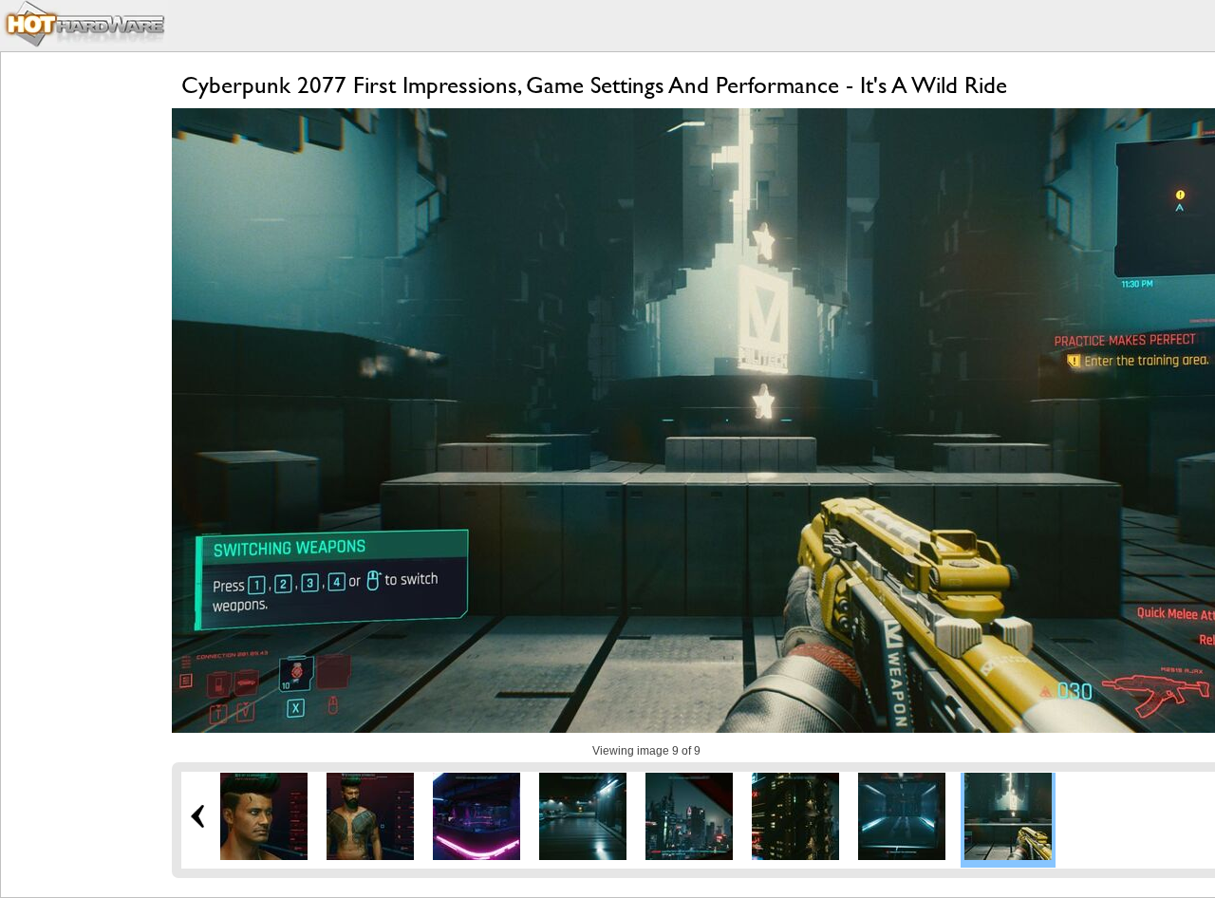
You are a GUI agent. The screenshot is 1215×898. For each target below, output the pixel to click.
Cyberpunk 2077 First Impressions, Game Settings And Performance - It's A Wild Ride (594, 85)
